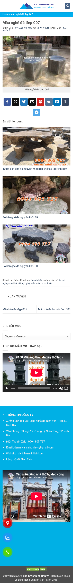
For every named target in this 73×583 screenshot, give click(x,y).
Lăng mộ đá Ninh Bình (19, 459)
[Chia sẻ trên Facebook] (7, 102)
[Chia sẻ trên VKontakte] (49, 102)
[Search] (67, 6)
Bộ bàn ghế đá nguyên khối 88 (20, 266)
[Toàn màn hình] (66, 388)
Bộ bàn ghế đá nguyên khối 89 (20, 217)
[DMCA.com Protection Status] (36, 569)
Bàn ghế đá (36, 280)
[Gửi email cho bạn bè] (32, 102)
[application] (36, 372)
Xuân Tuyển (43, 28)
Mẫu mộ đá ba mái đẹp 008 (54, 309)
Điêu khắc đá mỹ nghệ (19, 283)
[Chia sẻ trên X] (15, 102)
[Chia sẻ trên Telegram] (37, 112)
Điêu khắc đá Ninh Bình (42, 283)
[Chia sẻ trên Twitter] (24, 102)
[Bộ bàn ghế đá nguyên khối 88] (36, 243)
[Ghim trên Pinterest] (40, 102)
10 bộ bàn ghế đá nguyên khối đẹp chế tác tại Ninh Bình (35, 168)
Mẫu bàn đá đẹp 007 (15, 309)
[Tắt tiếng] (61, 388)
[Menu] (5, 6)
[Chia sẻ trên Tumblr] (65, 102)
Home (5, 14)
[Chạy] (7, 388)
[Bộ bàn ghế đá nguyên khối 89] (36, 195)
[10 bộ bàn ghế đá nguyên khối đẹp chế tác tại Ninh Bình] (36, 146)
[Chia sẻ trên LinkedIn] (57, 102)
